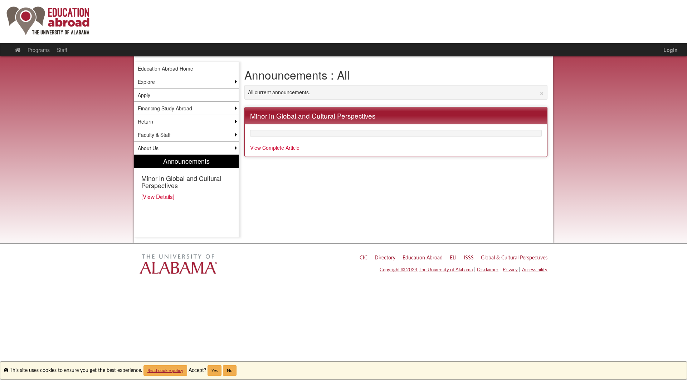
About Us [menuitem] (148, 148)
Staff (62, 49)
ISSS (469, 258)
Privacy (510, 270)
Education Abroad (423, 258)
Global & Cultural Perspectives (514, 258)
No (230, 370)
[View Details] (157, 196)
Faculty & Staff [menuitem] (154, 134)
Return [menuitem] (145, 121)
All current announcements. (396, 92)
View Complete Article (274, 147)
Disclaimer (487, 270)
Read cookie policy (165, 370)
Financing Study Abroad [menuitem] (165, 108)
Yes (214, 370)
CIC (363, 258)
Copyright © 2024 (399, 270)
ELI (453, 258)
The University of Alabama (446, 270)
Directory (385, 258)
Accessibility (534, 270)
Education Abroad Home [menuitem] (165, 68)
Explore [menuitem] (146, 81)
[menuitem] (186, 196)
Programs (39, 49)
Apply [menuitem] (144, 95)
